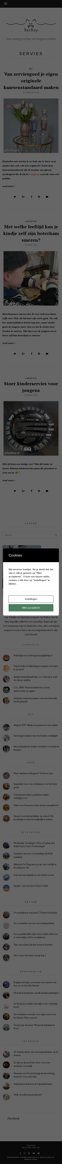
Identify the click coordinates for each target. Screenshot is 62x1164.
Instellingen (31, 599)
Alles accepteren (31, 607)
